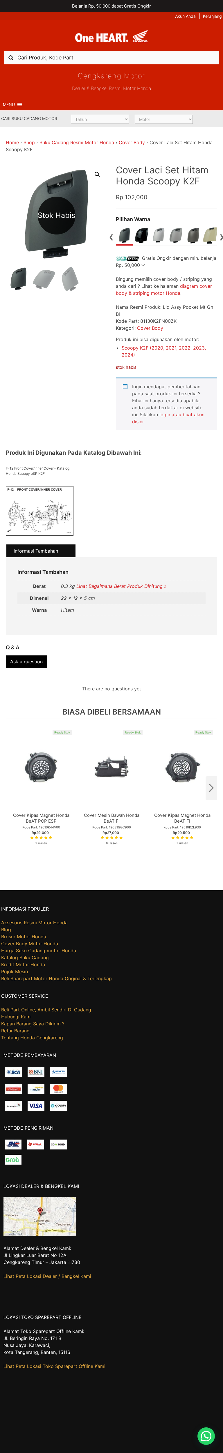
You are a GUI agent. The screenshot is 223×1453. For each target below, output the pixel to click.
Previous (111, 236)
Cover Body (132, 142)
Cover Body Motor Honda (29, 943)
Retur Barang (15, 1031)
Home (12, 142)
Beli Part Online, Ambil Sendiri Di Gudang (46, 1010)
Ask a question (26, 661)
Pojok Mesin (14, 971)
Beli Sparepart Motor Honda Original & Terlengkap (56, 978)
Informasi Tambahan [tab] (36, 551)
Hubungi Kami (16, 1017)
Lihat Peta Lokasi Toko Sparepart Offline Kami (54, 1366)
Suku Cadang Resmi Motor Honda (76, 142)
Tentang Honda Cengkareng (32, 1038)
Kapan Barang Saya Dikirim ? (32, 1024)
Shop (29, 142)
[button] (9, 104)
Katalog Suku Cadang (25, 957)
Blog (6, 929)
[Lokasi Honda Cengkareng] (39, 1234)
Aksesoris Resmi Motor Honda (34, 922)
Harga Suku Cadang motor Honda (38, 950)
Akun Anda (185, 16)
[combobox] (111, 57)
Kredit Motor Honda (23, 964)
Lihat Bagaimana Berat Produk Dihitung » (121, 586)
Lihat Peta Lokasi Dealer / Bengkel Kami (47, 1276)
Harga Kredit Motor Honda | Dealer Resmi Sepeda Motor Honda (111, 37)
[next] (211, 788)
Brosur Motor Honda (23, 936)
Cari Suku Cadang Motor (29, 118)
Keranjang (212, 16)
